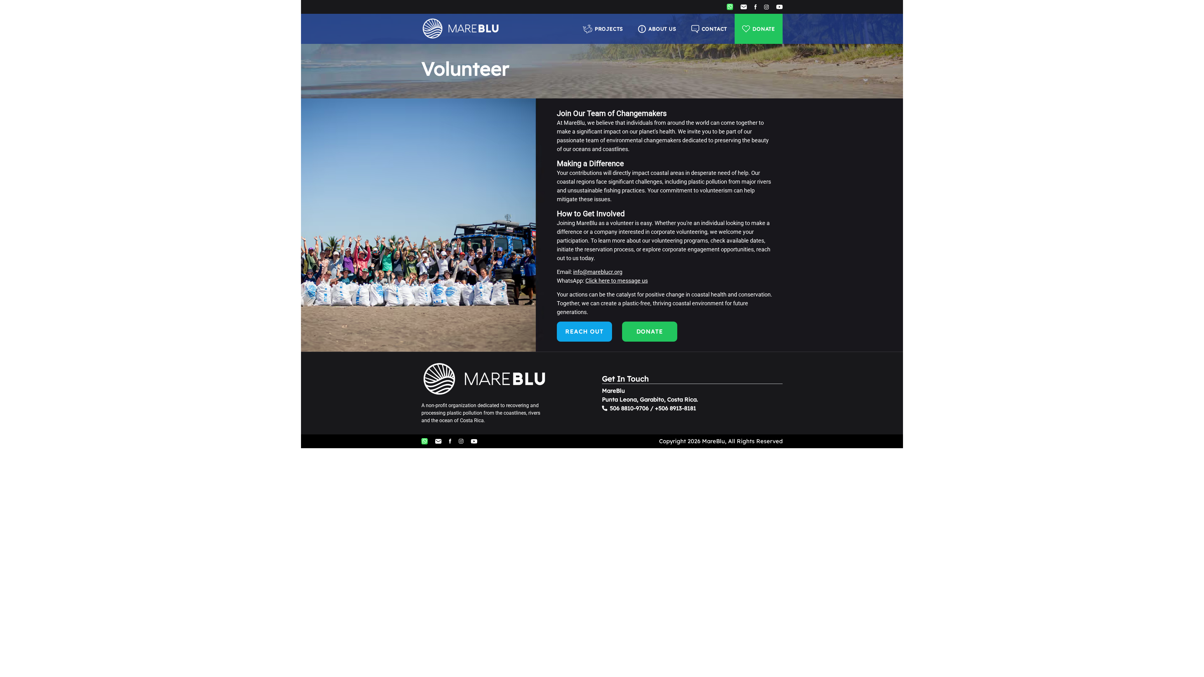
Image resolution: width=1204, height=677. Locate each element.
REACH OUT (584, 331)
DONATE (763, 29)
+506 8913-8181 (675, 408)
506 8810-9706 (629, 408)
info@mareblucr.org (597, 272)
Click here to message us (616, 280)
